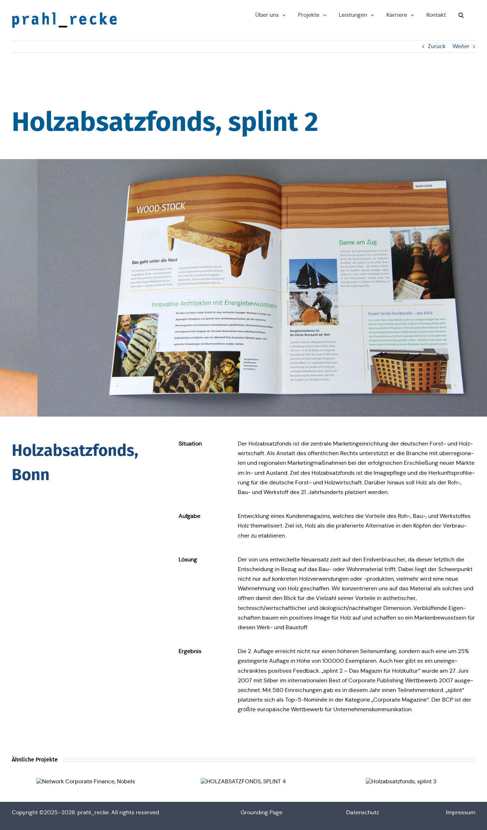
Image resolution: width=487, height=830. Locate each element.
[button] (461, 15)
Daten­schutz (362, 812)
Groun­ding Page (261, 812)
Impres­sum (460, 812)
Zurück (437, 46)
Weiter (461, 46)
